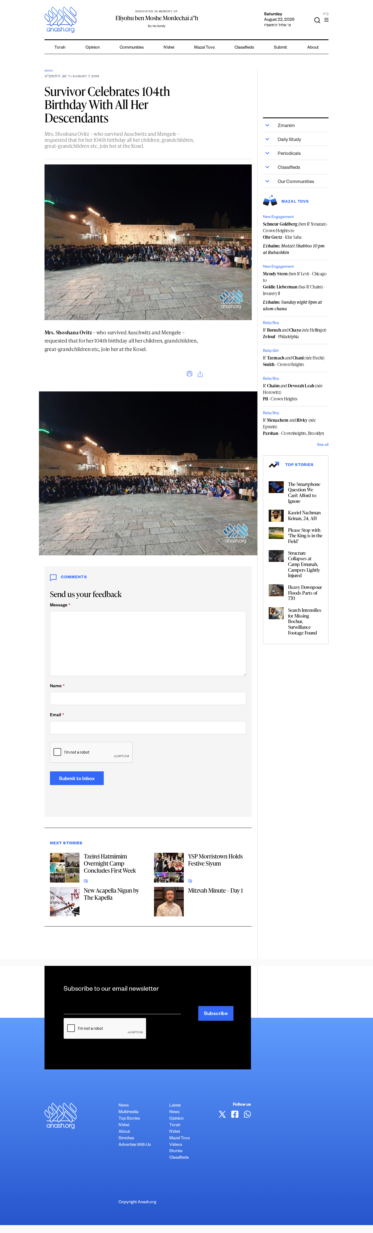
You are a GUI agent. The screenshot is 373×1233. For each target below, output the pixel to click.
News (49, 71)
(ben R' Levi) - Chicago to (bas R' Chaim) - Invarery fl (295, 283)
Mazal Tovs (204, 48)
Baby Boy (271, 323)
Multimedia (128, 1112)
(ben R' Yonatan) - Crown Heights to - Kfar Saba (295, 230)
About (313, 48)
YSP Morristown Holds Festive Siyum (215, 860)
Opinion (92, 48)
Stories (175, 1151)
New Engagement (278, 217)
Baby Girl (271, 351)
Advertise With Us (135, 1145)
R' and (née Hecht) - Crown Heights (293, 361)
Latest (175, 1106)
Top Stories (129, 1119)
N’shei (169, 48)
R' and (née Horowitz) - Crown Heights (292, 392)
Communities (132, 48)
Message (60, 605)
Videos (175, 1145)
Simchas (126, 1138)
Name (57, 686)
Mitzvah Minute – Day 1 (215, 890)
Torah (59, 48)
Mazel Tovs (179, 1138)
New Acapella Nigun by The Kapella (111, 894)
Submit (280, 48)
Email (57, 715)
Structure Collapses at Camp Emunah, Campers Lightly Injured (304, 564)
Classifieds (244, 48)
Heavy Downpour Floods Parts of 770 (305, 592)
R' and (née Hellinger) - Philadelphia (294, 333)
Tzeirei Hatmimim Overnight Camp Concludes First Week (110, 863)
